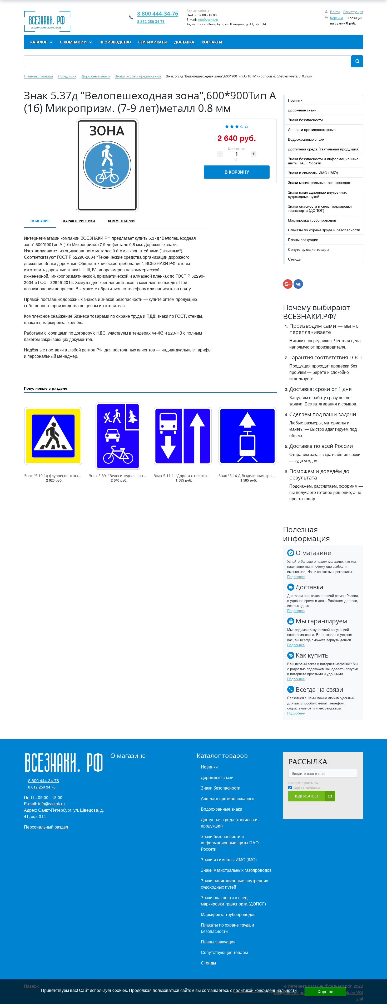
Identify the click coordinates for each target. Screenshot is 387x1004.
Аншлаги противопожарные (312, 129)
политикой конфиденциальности (265, 990)
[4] (242, 126)
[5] (247, 126)
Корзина (336, 17)
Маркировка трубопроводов (312, 220)
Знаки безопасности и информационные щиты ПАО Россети (323, 160)
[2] (232, 126)
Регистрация (353, 11)
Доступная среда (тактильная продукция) (324, 148)
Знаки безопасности (305, 119)
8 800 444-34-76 (157, 13)
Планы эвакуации (303, 239)
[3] (237, 126)
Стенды (294, 259)
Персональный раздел (46, 827)
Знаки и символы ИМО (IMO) (313, 172)
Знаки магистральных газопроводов (319, 182)
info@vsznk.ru (207, 19)
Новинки (295, 100)
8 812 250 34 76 (151, 21)
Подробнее (296, 576)
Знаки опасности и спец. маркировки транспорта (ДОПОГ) (320, 208)
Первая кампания (306, 788)
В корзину (237, 172)
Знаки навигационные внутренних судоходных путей (317, 194)
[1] (227, 126)
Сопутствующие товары (308, 249)
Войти (335, 11)
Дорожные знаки (302, 109)
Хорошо (325, 991)
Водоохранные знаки (306, 139)
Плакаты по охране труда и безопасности (324, 229)
